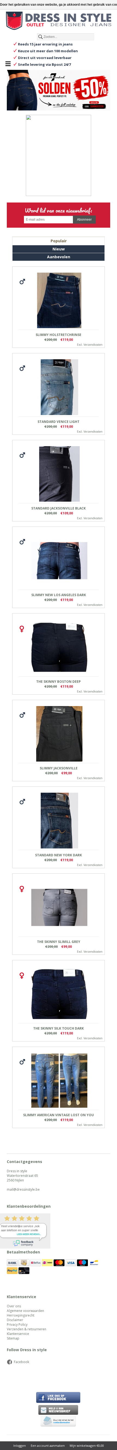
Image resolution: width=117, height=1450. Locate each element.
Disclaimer (15, 1320)
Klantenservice (18, 1333)
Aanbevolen (58, 256)
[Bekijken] (58, 307)
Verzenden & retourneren (26, 1329)
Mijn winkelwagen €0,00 (87, 1446)
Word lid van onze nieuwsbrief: (58, 210)
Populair (59, 240)
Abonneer (84, 219)
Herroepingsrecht (20, 1315)
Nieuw (59, 249)
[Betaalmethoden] (12, 1265)
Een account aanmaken (48, 1446)
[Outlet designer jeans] (58, 21)
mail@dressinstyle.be (23, 1189)
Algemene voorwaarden (25, 1310)
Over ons (14, 1306)
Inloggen (19, 1446)
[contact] (58, 1422)
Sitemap (13, 1338)
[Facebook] (58, 236)
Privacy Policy (17, 1324)
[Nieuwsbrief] (58, 1410)
